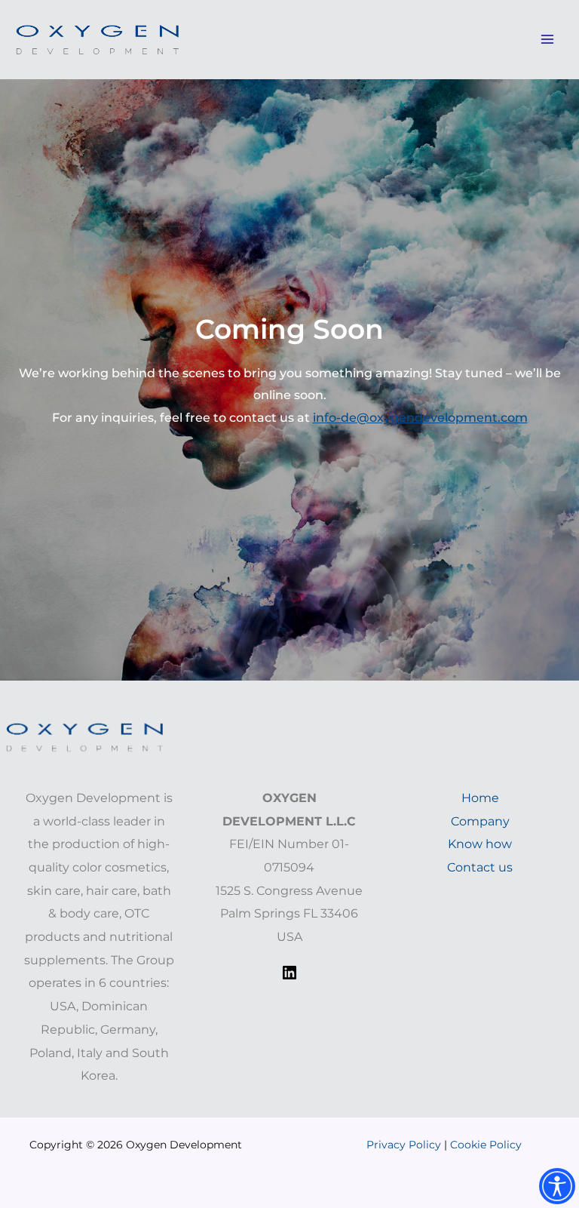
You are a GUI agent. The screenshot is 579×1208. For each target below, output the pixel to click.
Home (480, 798)
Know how (480, 844)
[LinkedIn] (289, 977)
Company (480, 821)
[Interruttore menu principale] (547, 40)
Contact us (480, 867)
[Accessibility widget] (557, 1186)
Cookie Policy (486, 1144)
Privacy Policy (405, 1144)
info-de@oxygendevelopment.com (420, 417)
